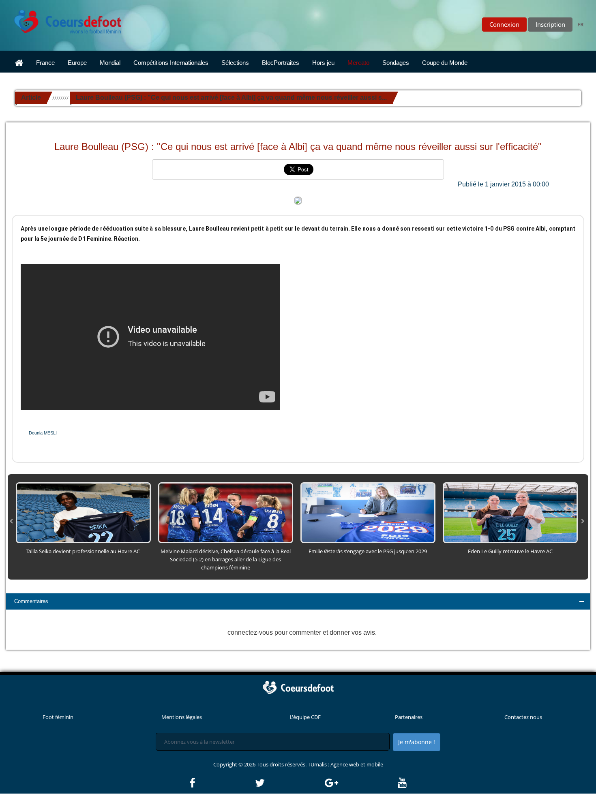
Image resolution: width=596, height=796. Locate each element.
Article (31, 97)
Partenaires (408, 717)
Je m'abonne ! (416, 742)
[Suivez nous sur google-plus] (361, 783)
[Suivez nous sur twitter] (289, 783)
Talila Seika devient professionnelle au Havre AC (83, 551)
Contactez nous (523, 717)
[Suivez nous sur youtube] (402, 783)
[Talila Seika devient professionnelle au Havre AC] (83, 512)
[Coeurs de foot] (62, 19)
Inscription (550, 24)
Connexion (504, 24)
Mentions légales (181, 717)
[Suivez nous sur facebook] (221, 783)
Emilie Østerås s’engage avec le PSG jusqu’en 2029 (368, 551)
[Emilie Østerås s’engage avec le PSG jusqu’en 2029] (367, 512)
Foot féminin (58, 717)
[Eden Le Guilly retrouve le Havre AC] (510, 512)
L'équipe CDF (305, 717)
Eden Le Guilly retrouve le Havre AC (510, 551)
